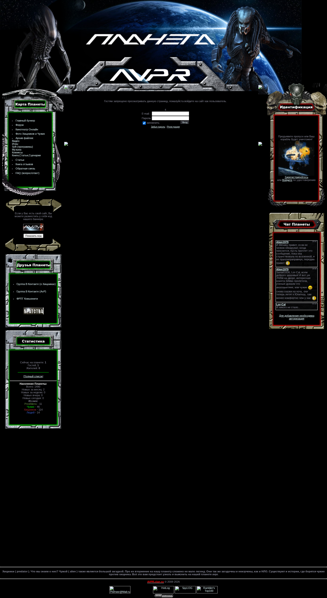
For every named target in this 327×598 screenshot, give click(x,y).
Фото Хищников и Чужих (30, 133)
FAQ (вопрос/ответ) (27, 173)
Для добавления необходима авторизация (296, 317)
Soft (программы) (22, 146)
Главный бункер (25, 120)
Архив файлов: (25, 138)
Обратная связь (25, 168)
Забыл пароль (158, 127)
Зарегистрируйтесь (296, 177)
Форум (20, 124)
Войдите (287, 180)
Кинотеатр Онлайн (27, 129)
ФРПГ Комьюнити (27, 298)
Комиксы (17, 152)
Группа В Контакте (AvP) (31, 291)
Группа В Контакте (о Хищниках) (36, 284)
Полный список (33, 376)
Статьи (20, 159)
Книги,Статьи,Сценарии (26, 155)
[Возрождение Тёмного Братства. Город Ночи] (33, 314)
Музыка (16, 149)
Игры (15, 143)
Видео (15, 140)
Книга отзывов (24, 164)
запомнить (153, 122)
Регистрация (173, 127)
